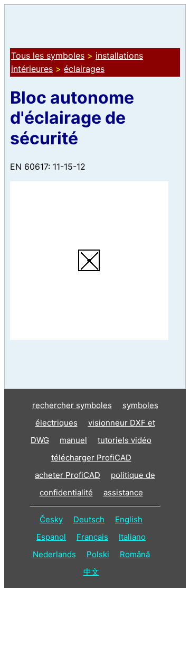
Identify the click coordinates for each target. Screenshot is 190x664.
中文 (91, 572)
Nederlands (54, 554)
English (128, 519)
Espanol (51, 537)
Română (135, 554)
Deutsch (88, 519)
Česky (51, 519)
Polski (98, 554)
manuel (73, 440)
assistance (123, 492)
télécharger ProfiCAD (91, 458)
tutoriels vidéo (124, 440)
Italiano (132, 537)
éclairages (84, 68)
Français (92, 537)
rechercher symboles (72, 405)
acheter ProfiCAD (67, 475)
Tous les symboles (47, 55)
